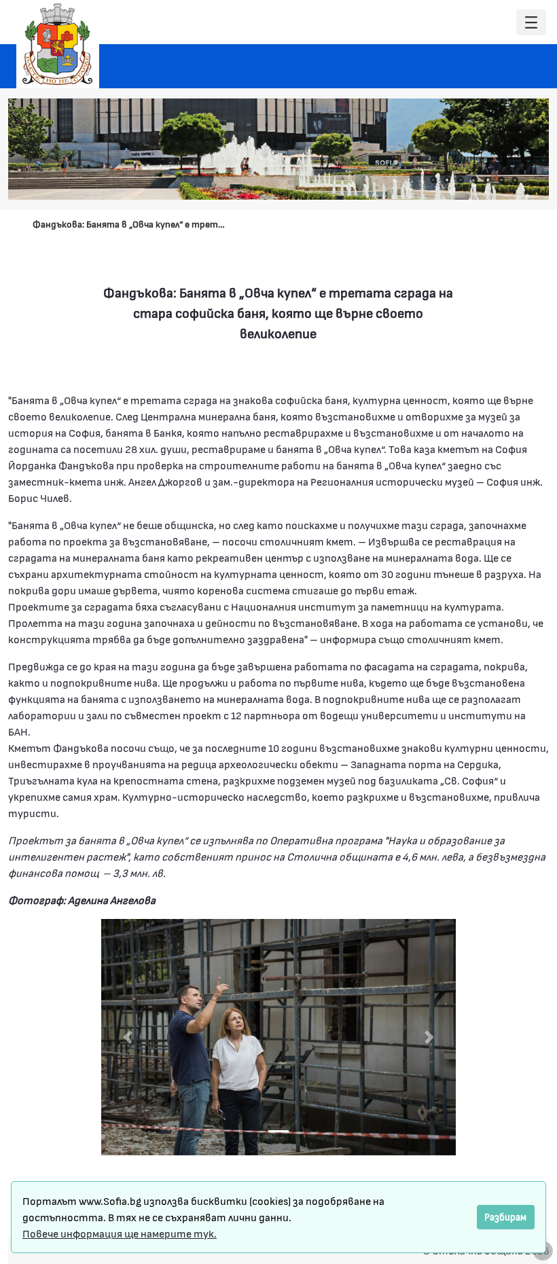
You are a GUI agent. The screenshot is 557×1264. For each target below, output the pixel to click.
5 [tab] (487, 180)
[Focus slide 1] (278, 1131)
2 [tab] (447, 180)
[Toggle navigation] (531, 23)
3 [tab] (460, 180)
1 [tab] (433, 180)
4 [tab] (474, 180)
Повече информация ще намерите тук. (119, 1233)
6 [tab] (501, 180)
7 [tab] (514, 180)
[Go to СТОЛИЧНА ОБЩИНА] (58, 44)
